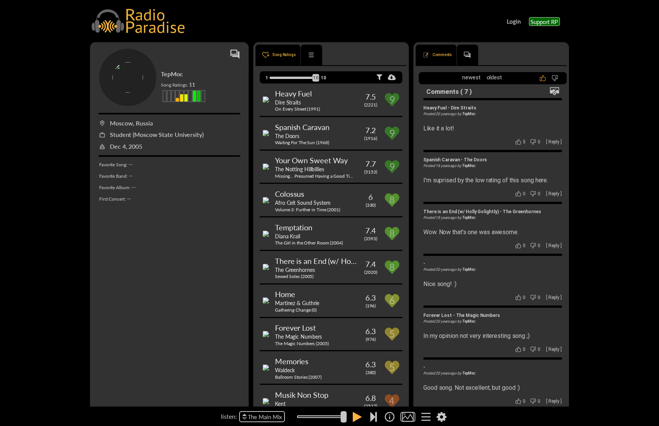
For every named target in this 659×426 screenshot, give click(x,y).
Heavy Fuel (293, 93)
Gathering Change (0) (296, 310)
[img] (389, 417)
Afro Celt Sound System (303, 202)
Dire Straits (288, 102)
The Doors (287, 136)
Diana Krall (287, 236)
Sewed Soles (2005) (294, 276)
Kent (280, 403)
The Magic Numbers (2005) (302, 343)
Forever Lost (295, 327)
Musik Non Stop (301, 394)
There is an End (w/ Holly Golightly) (333, 261)
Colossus (289, 193)
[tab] (278, 55)
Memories (292, 361)
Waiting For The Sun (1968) (302, 142)
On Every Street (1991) (297, 109)
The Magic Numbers (298, 336)
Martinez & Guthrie (297, 303)
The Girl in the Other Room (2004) (309, 243)
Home (285, 294)
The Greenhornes (295, 269)
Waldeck (285, 370)
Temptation (293, 227)
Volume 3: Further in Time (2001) (307, 209)
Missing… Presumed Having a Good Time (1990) (322, 176)
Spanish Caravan (302, 127)
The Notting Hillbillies (299, 169)
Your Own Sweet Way (311, 160)
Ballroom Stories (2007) (298, 377)
